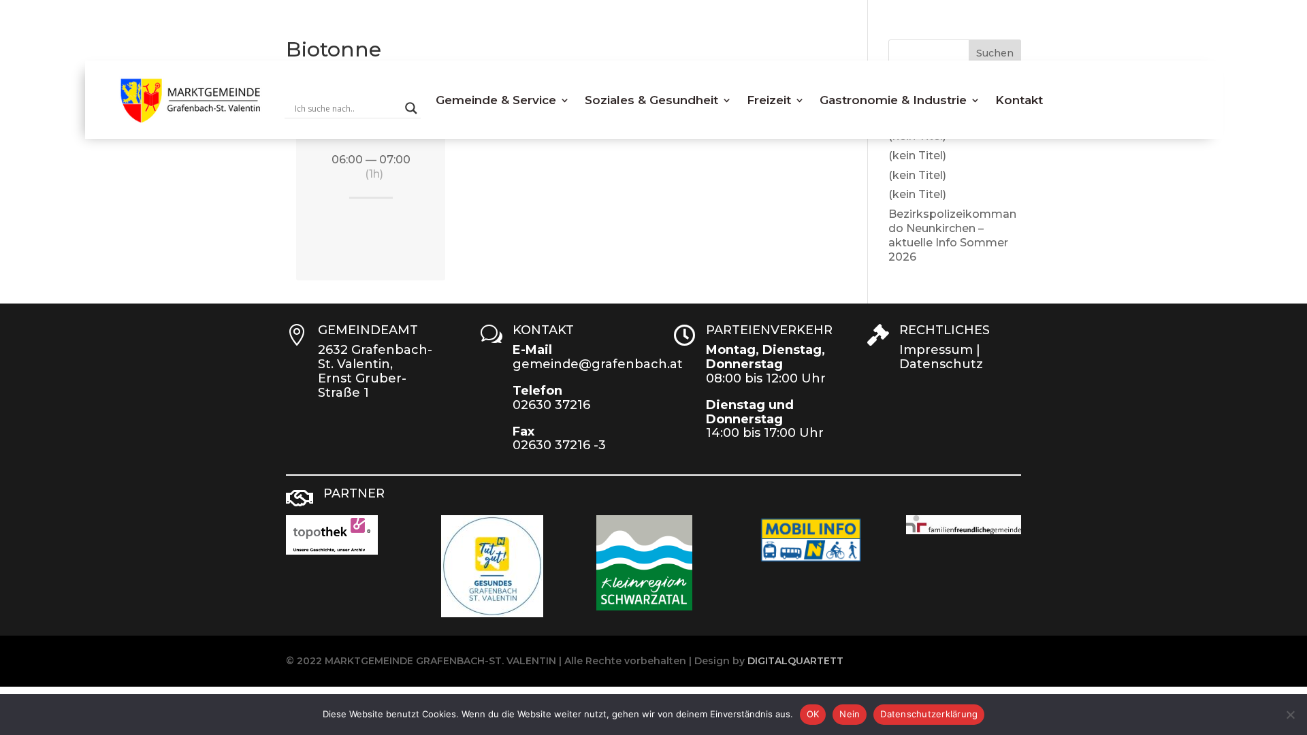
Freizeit (769, 100)
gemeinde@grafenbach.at (598, 364)
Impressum (936, 349)
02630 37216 (551, 404)
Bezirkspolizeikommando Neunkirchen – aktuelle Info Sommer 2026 (952, 235)
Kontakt (1019, 100)
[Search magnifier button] (411, 108)
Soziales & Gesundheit (651, 100)
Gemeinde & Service (496, 100)
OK (813, 713)
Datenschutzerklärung (929, 713)
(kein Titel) (917, 155)
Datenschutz (941, 364)
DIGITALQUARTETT (795, 661)
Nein (849, 713)
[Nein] (1290, 714)
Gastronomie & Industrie (893, 100)
